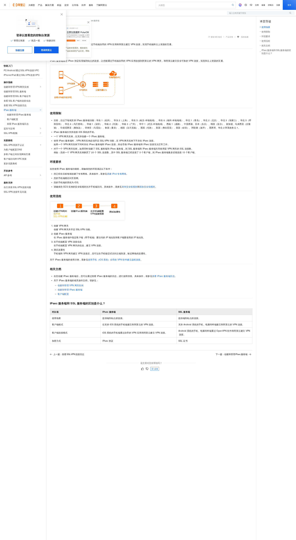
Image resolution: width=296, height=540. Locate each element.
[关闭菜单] (5, 5)
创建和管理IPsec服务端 (70, 289)
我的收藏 (244, 36)
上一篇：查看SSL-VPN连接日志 (68, 354)
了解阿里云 (101, 4)
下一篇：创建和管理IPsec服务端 (232, 354)
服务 (91, 4)
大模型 (31, 4)
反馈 (156, 368)
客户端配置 (63, 293)
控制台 (270, 5)
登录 (289, 5)
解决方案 (49, 4)
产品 (40, 4)
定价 (66, 4)
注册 (278, 5)
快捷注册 (20, 50)
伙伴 (83, 4)
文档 (257, 5)
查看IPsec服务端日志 (163, 276)
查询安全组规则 (129, 186)
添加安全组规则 (147, 186)
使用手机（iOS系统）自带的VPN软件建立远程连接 (114, 259)
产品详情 (229, 36)
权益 (59, 4)
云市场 (75, 4)
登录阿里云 (46, 49)
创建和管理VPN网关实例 (70, 285)
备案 (263, 5)
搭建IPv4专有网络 (116, 173)
